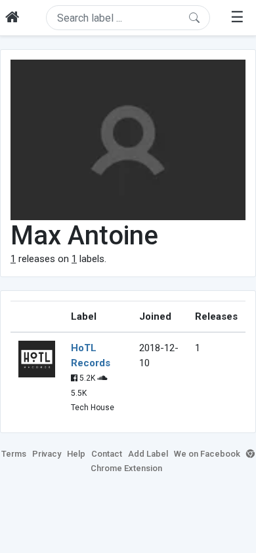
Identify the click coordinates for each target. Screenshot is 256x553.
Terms (13, 454)
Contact (106, 454)
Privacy (46, 454)
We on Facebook (207, 454)
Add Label (148, 454)
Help (76, 454)
